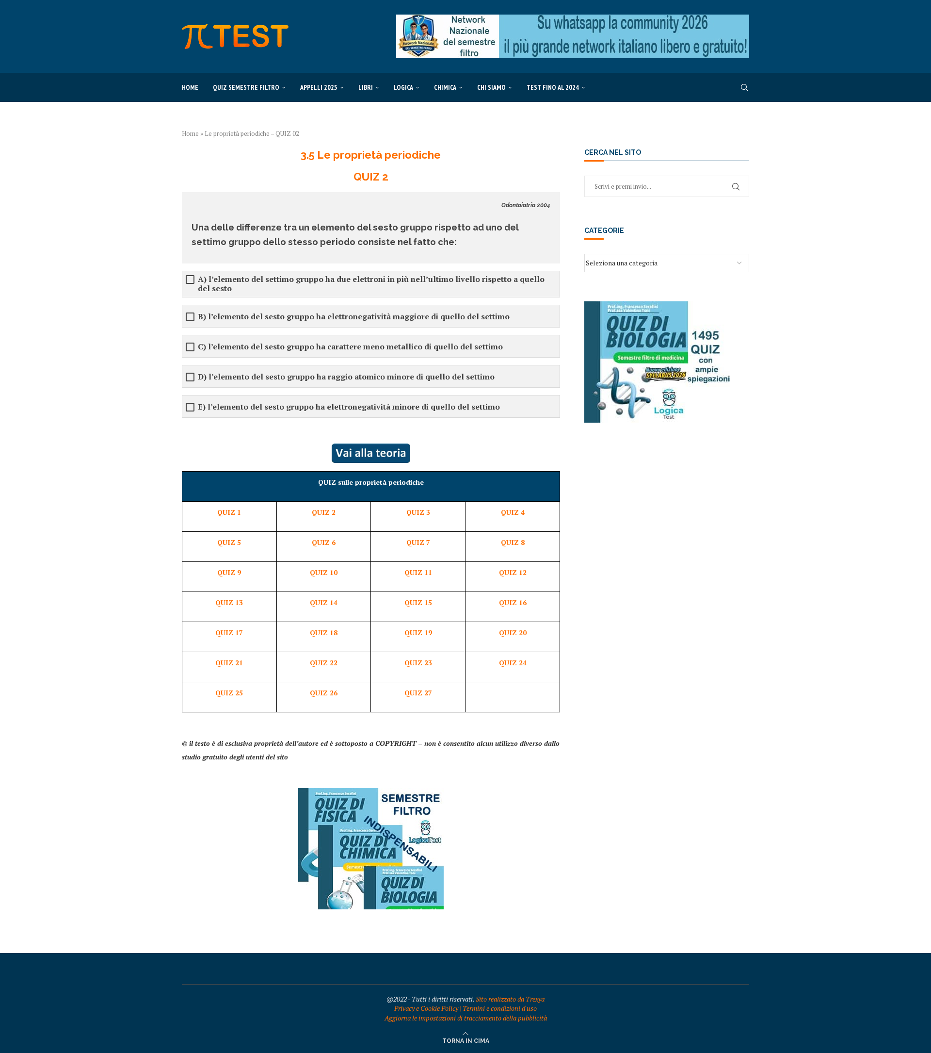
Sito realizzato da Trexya (510, 999)
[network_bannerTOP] (572, 19)
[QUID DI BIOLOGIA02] (657, 306)
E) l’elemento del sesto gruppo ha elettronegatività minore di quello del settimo (349, 406)
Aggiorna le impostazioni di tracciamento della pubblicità (466, 1017)
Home (190, 87)
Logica (403, 87)
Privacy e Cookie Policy (426, 1008)
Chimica (445, 87)
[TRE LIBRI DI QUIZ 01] (371, 792)
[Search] (744, 87)
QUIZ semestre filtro (246, 87)
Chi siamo (491, 87)
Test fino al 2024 (553, 87)
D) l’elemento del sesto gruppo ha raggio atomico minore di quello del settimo (346, 376)
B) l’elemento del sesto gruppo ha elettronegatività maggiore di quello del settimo (354, 316)
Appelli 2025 (318, 87)
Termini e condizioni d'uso (500, 1008)
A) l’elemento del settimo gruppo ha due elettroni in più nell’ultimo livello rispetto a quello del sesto (371, 284)
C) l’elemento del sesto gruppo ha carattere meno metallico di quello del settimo (350, 346)
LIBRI (365, 87)
